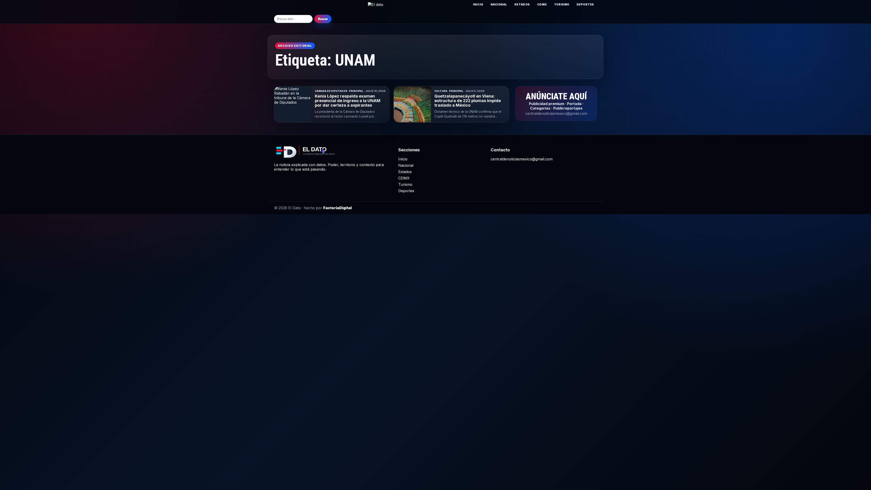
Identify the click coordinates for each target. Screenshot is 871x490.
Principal (356, 91)
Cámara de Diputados (331, 91)
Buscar (323, 19)
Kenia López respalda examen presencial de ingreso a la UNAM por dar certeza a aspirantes (347, 101)
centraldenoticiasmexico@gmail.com (522, 159)
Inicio (478, 4)
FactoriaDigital (337, 208)
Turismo (561, 4)
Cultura (440, 91)
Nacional (499, 4)
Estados (522, 4)
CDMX (542, 4)
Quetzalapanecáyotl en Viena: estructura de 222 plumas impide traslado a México (467, 101)
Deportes (585, 4)
